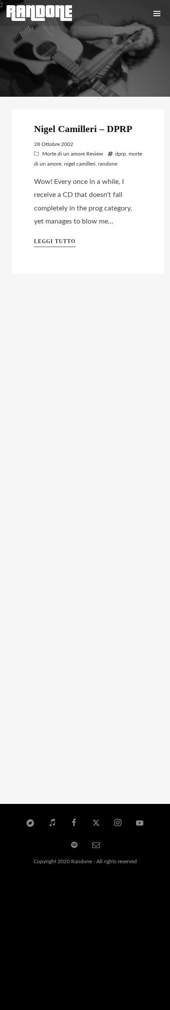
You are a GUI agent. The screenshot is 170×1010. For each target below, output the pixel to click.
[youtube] (139, 827)
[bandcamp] (30, 823)
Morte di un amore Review (72, 153)
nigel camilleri (79, 163)
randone (107, 163)
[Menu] (157, 13)
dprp (120, 153)
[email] (95, 845)
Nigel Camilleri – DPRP (83, 128)
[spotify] (74, 845)
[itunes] (52, 823)
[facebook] (74, 823)
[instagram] (118, 823)
